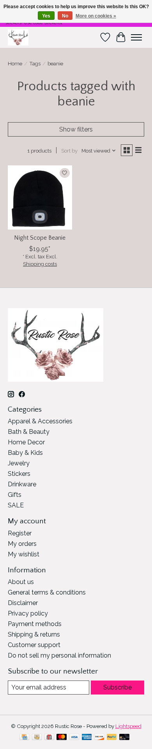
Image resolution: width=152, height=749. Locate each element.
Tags (35, 63)
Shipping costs (40, 264)
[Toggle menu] (136, 37)
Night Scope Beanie (39, 237)
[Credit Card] (24, 737)
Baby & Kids (25, 452)
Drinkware (22, 484)
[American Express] (87, 737)
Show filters (76, 129)
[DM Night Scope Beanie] (40, 197)
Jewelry (19, 463)
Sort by (69, 150)
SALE (16, 505)
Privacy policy (28, 613)
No (65, 16)
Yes (46, 16)
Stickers (19, 473)
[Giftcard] (49, 737)
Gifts (14, 494)
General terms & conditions (47, 592)
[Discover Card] (99, 737)
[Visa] (74, 737)
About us (21, 582)
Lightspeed (128, 726)
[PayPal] (112, 737)
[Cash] (37, 737)
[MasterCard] (62, 737)
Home (15, 63)
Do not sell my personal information (59, 655)
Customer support (34, 645)
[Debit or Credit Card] (124, 737)
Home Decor (26, 442)
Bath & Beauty (28, 431)
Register (20, 533)
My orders (22, 543)
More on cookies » (96, 16)
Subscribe (117, 687)
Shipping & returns (34, 634)
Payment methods (35, 624)
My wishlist (23, 554)
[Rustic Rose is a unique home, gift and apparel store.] (18, 37)
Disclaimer (23, 603)
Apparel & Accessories (40, 421)
